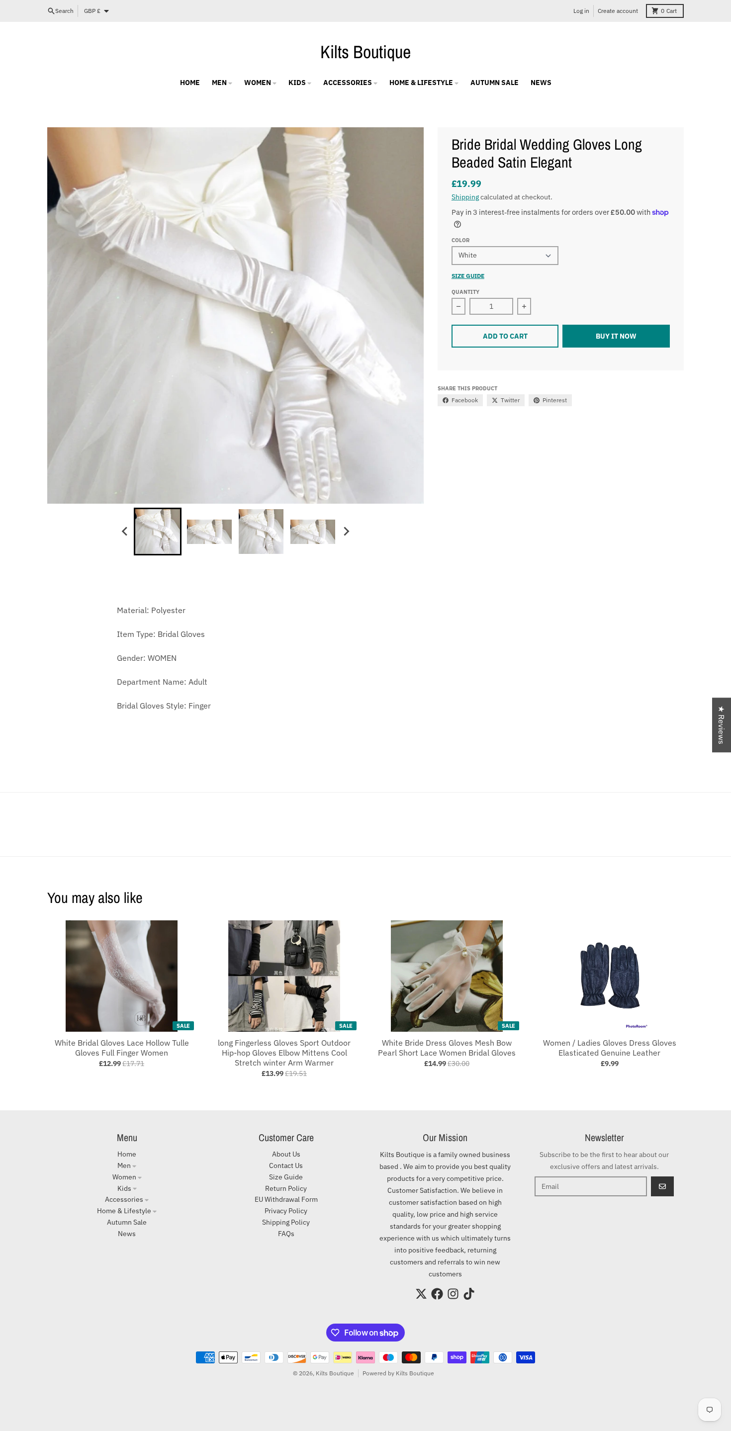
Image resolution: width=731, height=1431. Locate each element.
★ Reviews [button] (722, 725)
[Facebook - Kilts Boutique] (437, 1294)
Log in (581, 10)
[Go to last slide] (125, 531)
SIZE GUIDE (468, 275)
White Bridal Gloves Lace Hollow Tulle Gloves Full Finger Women (122, 1048)
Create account (618, 10)
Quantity (465, 291)
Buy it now (616, 336)
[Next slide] (346, 531)
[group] (158, 531)
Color (460, 240)
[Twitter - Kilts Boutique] (421, 1294)
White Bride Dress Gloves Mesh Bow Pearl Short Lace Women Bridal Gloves (447, 1048)
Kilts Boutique (365, 52)
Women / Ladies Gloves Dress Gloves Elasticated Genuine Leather (609, 1048)
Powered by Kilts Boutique (398, 1373)
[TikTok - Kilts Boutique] (469, 1294)
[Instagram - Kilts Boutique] (453, 1294)
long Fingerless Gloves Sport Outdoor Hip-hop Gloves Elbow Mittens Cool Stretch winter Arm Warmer (284, 1053)
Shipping (465, 196)
